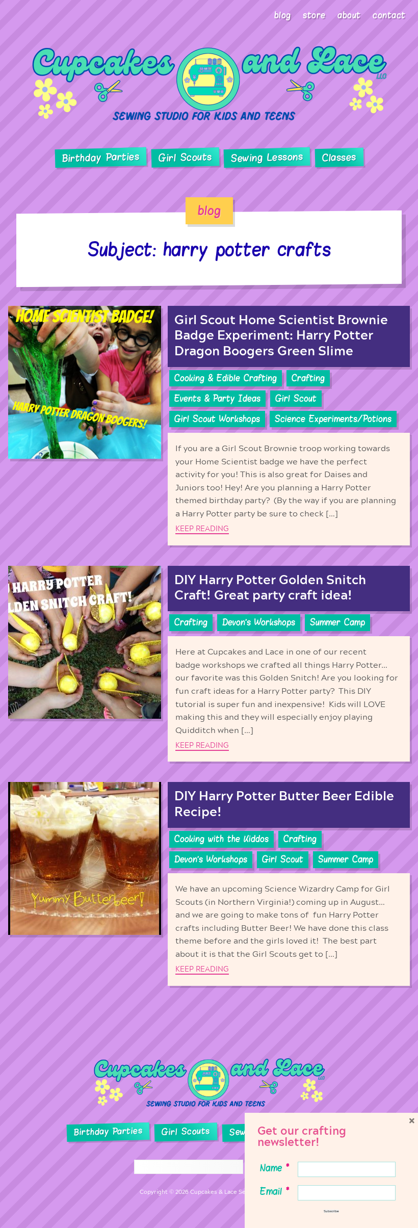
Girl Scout (296, 398)
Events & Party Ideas (217, 398)
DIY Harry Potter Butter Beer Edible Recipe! (284, 804)
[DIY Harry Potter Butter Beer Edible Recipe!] (84, 883)
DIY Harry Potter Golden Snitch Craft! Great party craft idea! (270, 588)
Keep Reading (202, 529)
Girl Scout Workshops (217, 419)
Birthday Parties (100, 157)
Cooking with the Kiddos (221, 839)
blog (209, 210)
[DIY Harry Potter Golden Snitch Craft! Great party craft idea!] (84, 664)
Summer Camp (337, 622)
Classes (339, 158)
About (349, 15)
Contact (389, 15)
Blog (282, 15)
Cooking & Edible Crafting (225, 378)
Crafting (308, 378)
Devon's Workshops (258, 622)
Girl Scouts (185, 157)
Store (314, 15)
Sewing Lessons (267, 158)
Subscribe (331, 1211)
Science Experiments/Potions (333, 419)
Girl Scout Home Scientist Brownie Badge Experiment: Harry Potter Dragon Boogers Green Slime (281, 335)
